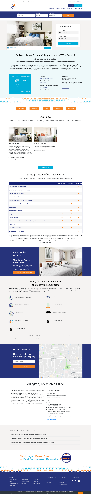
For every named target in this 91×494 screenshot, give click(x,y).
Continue (81, 493)
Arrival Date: (61, 30)
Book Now (71, 5)
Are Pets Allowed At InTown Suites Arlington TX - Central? (29, 438)
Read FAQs (48, 482)
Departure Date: (62, 36)
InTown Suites (12, 19)
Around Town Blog (37, 479)
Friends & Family (25, 479)
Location (19, 13)
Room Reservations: (74, 1)
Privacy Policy (45, 493)
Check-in (38, 13)
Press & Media (12, 485)
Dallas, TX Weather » (51, 400)
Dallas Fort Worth (31, 19)
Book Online (45, 167)
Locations (51, 8)
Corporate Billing (37, 483)
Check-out (51, 13)
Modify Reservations (63, 484)
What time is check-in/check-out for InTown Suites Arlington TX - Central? (33, 442)
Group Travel (70, 8)
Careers (11, 481)
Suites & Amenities (60, 8)
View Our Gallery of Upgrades (24, 272)
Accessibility (36, 481)
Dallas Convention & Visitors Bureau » (56, 395)
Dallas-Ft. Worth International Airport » (56, 399)
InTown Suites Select (25, 481)
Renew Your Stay (78, 5)
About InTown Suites (13, 479)
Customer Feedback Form (51, 480)
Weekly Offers (78, 8)
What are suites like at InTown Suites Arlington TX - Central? (29, 434)
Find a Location (21, 19)
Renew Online (65, 88)
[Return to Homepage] (13, 6)
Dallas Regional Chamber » (53, 397)
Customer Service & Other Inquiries (70, 86)
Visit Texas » (49, 402)
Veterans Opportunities (14, 483)
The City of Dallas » (51, 393)
